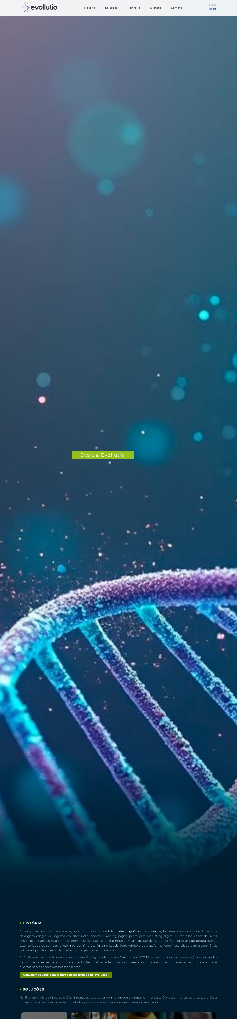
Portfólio (134, 7)
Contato (176, 7)
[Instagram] (210, 9)
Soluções (111, 7)
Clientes (155, 7)
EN (215, 5)
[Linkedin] (214, 9)
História (89, 7)
